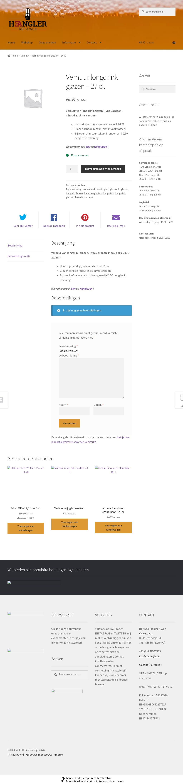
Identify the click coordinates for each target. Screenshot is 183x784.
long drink (96, 193)
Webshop (27, 42)
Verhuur (25, 55)
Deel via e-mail (116, 226)
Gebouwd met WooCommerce (44, 754)
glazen (124, 189)
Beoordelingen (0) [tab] (19, 256)
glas (105, 189)
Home (11, 42)
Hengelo (70, 193)
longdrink (108, 193)
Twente (79, 197)
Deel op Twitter (23, 226)
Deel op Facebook (54, 226)
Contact (92, 42)
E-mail (98, 404)
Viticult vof (145, 633)
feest (99, 189)
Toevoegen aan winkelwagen (103, 168)
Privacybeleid (16, 754)
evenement (89, 189)
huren (79, 193)
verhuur (88, 197)
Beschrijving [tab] (15, 245)
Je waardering (68, 346)
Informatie (69, 42)
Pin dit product (85, 226)
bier (88, 146)
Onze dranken (47, 42)
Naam (63, 404)
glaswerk (115, 189)
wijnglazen (100, 146)
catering (76, 189)
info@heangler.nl (149, 656)
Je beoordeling (69, 355)
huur (86, 193)
